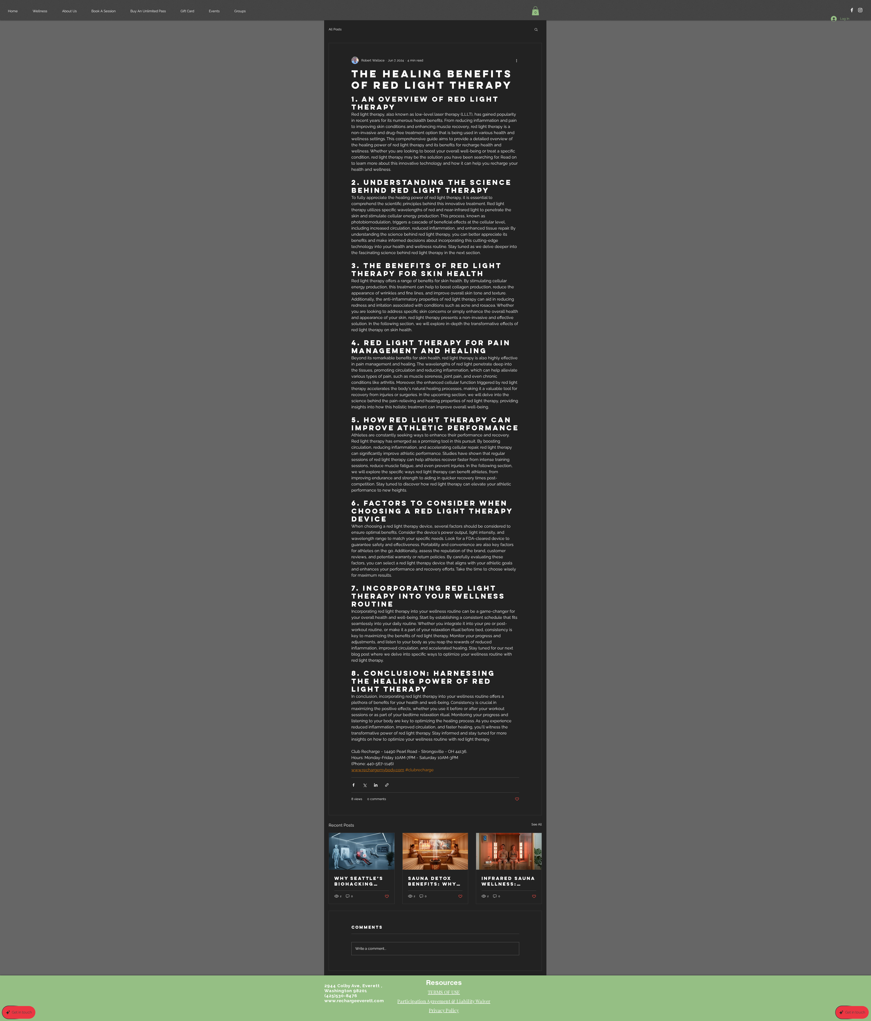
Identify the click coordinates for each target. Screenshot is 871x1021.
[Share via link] (387, 785)
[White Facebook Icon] (852, 10)
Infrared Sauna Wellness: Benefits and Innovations (508, 881)
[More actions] (516, 60)
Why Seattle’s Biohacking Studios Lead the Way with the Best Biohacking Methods (358, 881)
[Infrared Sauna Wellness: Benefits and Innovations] (509, 851)
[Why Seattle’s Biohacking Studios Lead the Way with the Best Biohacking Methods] (361, 851)
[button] (535, 10)
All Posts (335, 29)
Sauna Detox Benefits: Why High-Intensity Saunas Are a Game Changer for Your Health (433, 881)
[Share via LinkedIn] (376, 785)
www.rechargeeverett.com (354, 1000)
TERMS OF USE (444, 992)
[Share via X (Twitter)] (364, 785)
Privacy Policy (444, 1010)
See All (536, 824)
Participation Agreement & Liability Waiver (443, 1001)
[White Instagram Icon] (860, 10)
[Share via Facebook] (353, 785)
